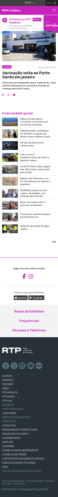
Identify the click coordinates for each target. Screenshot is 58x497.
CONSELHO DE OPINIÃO (14, 454)
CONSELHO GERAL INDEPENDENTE (20, 450)
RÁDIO (5, 388)
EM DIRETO (8, 404)
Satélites (7, 442)
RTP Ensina (8, 396)
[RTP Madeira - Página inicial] (19, 10)
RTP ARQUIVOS (10, 392)
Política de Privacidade (13, 481)
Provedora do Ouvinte (15, 433)
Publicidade (19, 484)
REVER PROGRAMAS (12, 409)
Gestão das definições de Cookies (21, 471)
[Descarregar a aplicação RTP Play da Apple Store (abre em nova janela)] (21, 297)
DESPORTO (8, 380)
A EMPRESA (8, 446)
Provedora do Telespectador (19, 429)
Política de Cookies (35, 481)
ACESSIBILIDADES (11, 438)
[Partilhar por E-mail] (14, 94)
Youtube (30, 365)
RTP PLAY (7, 400)
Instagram (22, 365)
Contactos (9, 421)
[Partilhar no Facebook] (3, 94)
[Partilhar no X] (8, 94)
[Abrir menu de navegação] (55, 10)
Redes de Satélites (29, 311)
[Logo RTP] (17, 350)
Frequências (29, 321)
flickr (39, 365)
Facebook (5, 365)
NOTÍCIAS (7, 376)
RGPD (5, 466)
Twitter (14, 365)
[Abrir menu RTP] (29, 3)
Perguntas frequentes (16, 417)
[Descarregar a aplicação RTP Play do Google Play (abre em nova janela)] (36, 297)
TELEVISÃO (8, 384)
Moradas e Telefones (29, 330)
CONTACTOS (9, 425)
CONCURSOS (9, 413)
